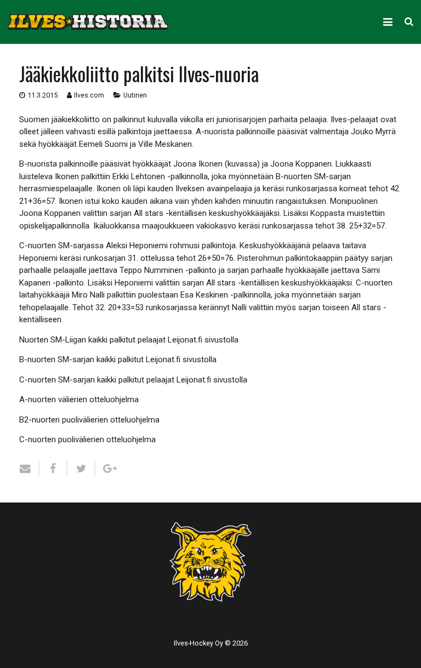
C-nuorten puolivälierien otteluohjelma (87, 439)
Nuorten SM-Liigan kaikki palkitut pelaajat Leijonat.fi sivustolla (128, 340)
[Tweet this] (81, 468)
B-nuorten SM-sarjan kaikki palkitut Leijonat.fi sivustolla (118, 359)
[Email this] (29, 468)
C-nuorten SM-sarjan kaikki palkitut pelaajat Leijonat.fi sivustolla (133, 380)
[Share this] (53, 468)
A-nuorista (215, 131)
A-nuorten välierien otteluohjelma (79, 399)
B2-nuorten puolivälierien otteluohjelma (89, 420)
